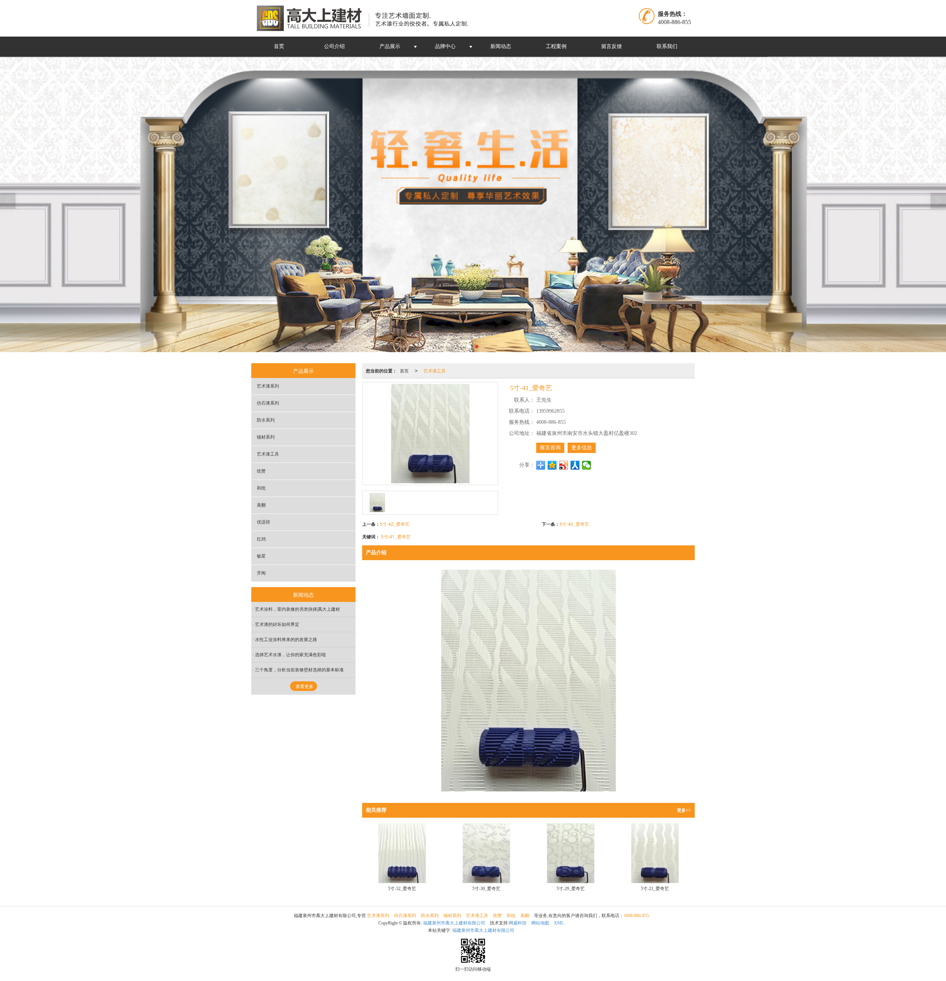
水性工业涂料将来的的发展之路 (286, 639)
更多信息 (581, 447)
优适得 (263, 522)
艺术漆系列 (268, 386)
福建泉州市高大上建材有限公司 (454, 923)
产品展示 (390, 46)
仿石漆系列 (268, 403)
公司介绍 (334, 46)
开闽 (261, 573)
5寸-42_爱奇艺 (394, 524)
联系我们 (667, 46)
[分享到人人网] (575, 465)
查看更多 (304, 686)
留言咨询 (550, 447)
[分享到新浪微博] (563, 465)
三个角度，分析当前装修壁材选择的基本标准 (299, 669)
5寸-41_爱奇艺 (396, 536)
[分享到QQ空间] (552, 465)
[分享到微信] (586, 465)
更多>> (684, 810)
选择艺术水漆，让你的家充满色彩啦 (290, 654)
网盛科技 (518, 923)
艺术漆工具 (434, 370)
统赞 (261, 471)
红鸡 (261, 539)
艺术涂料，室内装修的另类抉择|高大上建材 (297, 609)
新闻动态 (500, 46)
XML (559, 923)
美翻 (261, 505)
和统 (261, 488)
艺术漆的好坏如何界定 (277, 624)
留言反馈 (611, 46)
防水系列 (266, 420)
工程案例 (556, 46)
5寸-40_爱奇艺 (574, 524)
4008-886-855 (636, 915)
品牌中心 (445, 46)
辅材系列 (266, 437)
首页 (279, 46)
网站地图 (540, 923)
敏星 (261, 556)
